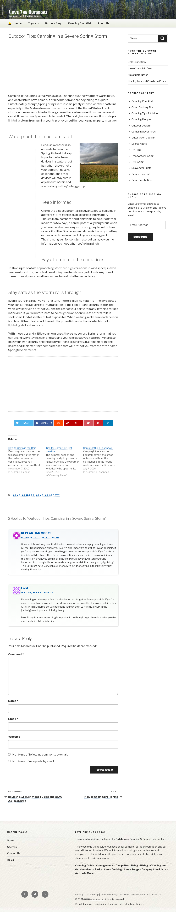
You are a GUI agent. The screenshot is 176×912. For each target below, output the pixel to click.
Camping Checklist (79, 23)
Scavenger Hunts (141, 167)
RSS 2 (10, 859)
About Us (103, 23)
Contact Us (13, 853)
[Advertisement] (63, 67)
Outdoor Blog (53, 23)
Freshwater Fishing (142, 155)
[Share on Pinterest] (98, 423)
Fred (24, 588)
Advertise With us (140, 894)
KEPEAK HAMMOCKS (36, 533)
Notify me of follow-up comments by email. (40, 754)
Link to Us (156, 894)
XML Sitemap (92, 894)
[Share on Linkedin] (108, 423)
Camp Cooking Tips (142, 107)
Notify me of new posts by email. (33, 761)
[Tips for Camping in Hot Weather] (64, 460)
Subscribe (140, 236)
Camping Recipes (141, 119)
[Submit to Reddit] (58, 423)
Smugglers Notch (138, 74)
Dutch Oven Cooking (143, 137)
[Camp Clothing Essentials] (102, 458)
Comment (16, 654)
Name (13, 701)
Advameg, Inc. (97, 899)
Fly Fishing (137, 161)
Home (10, 840)
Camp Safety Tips (141, 180)
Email (13, 719)
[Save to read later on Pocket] (88, 423)
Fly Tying (136, 149)
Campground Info (141, 174)
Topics (32, 23)
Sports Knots (139, 143)
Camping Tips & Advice (144, 113)
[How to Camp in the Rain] (27, 458)
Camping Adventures (143, 131)
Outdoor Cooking (141, 125)
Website (14, 736)
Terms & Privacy (108, 894)
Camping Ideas (24, 495)
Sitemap (12, 846)
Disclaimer (124, 894)
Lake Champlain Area (140, 68)
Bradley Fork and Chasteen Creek (147, 81)
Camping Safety (48, 495)
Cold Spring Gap (137, 62)
